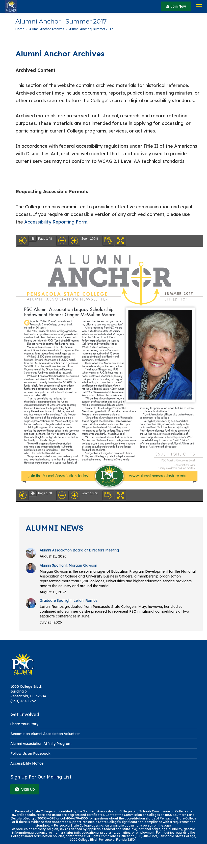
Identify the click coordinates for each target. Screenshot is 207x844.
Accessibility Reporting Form (55, 222)
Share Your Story (24, 724)
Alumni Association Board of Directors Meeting (79, 550)
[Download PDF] (108, 241)
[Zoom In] (74, 241)
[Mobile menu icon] (199, 6)
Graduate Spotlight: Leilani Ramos (68, 600)
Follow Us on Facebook (30, 753)
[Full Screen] (120, 241)
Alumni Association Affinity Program (40, 743)
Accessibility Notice (26, 763)
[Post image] (31, 553)
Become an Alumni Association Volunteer (45, 733)
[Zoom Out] (62, 241)
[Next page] (33, 239)
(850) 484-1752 (23, 701)
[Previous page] (23, 241)
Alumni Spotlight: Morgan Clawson (68, 565)
